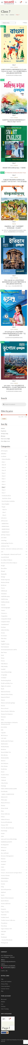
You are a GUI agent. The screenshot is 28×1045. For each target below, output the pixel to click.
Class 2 (3, 473)
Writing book (4, 942)
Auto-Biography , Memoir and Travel (11, 554)
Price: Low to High (5, 438)
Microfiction (4, 755)
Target (3, 506)
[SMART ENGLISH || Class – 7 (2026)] (14, 144)
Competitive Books (6, 618)
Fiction (3, 660)
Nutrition (3, 777)
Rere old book (4, 853)
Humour (3, 717)
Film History (4, 663)
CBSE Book (4, 591)
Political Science (5, 819)
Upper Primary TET (6, 928)
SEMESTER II (5, 526)
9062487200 (4, 965)
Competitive (4, 616)
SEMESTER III (5, 529)
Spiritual (3, 892)
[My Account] (26, 2)
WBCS (2, 934)
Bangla (3, 565)
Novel (2, 772)
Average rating (4, 433)
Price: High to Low (5, 441)
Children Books (5, 602)
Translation (4, 923)
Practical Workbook (7, 940)
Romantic (3, 861)
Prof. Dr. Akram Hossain (7, 828)
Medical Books (5, 746)
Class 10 (4, 464)
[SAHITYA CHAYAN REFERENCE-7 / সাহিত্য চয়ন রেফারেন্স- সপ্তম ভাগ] (14, 96)
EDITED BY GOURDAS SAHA (15, 75)
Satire (2, 867)
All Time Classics (5, 534)
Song (2, 886)
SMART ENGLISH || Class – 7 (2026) (14, 168)
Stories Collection (5, 903)
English (3, 641)
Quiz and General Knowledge (9, 839)
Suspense (3, 909)
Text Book (3, 914)
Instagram (4, 970)
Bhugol (3, 571)
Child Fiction (4, 599)
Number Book (5, 774)
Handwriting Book (6, 680)
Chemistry (4, 593)
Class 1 (3, 462)
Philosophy (4, 800)
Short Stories (4, 881)
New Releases (4, 763)
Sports (2, 895)
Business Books (5, 582)
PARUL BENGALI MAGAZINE (9, 788)
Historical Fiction (5, 691)
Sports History (5, 900)
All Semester (4, 520)
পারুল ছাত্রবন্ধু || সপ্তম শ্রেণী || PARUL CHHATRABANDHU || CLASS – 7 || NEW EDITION (14, 333)
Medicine (3, 749)
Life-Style (3, 738)
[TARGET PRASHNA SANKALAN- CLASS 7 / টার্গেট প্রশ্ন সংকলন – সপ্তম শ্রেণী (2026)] (14, 173)
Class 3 (3, 476)
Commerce (4, 613)
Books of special (5, 579)
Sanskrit (3, 864)
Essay (2, 655)
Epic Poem (4, 652)
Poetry (3, 816)
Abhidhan (3, 453)
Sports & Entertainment (7, 898)
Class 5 (3, 481)
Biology (3, 576)
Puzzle (2, 833)
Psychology (4, 830)
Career (3, 588)
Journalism (4, 727)
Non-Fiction (4, 766)
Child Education (5, 596)
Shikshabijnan (5, 878)
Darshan (3, 627)
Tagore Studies (5, 912)
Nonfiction (4, 769)
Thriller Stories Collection (8, 920)
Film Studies (4, 666)
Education (3, 638)
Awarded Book (5, 557)
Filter (4, 418)
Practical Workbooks (6, 822)
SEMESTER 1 (5, 523)
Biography (4, 574)
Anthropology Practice (7, 543)
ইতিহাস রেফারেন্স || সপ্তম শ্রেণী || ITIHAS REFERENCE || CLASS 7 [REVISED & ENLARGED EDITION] (14, 282)
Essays (2, 658)
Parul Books (4, 791)
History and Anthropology (8, 703)
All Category (4, 450)
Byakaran (3, 585)
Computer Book (5, 621)
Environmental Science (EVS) (9, 649)
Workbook (4, 937)
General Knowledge (6, 672)
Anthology (4, 540)
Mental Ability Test (6, 752)
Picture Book (4, 808)
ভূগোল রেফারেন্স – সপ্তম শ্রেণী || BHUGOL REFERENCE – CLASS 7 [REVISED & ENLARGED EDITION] (14, 387)
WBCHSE (3, 931)
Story (2, 906)
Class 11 (4, 467)
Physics (3, 805)
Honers (3, 705)
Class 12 (4, 470)
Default (3, 428)
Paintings (3, 786)
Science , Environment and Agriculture (11, 872)
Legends (3, 732)
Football (3, 669)
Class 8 (3, 490)
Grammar (3, 677)
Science (3, 870)
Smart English (5, 504)
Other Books (4, 783)
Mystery (3, 760)
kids (2, 730)
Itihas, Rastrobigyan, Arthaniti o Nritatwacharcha (9, 723)
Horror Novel (4, 708)
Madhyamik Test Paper (7, 741)
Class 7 (14, 65)
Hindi (2, 688)
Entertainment (5, 646)
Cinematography (5, 607)
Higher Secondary (6, 686)
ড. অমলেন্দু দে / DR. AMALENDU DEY (14, 286)
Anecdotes (4, 537)
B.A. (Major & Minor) (6, 560)
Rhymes (3, 858)
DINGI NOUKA (5, 630)
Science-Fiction (5, 875)
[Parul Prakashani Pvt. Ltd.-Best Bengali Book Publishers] (9, 2)
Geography (4, 675)
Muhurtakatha (5, 758)
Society (3, 884)
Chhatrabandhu (6, 459)
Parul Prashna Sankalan (8, 501)
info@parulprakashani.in (8, 961)
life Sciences (4, 735)
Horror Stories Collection (8, 711)
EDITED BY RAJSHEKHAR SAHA (14, 337)
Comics (3, 610)
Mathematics (4, 743)
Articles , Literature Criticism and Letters (12, 548)
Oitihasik (3, 780)
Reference (4, 847)
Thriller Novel (5, 917)
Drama (3, 633)
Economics (4, 635)
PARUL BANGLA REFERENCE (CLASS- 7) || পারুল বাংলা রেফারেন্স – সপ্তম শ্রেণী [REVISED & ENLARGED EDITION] (14, 71)
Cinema (3, 604)
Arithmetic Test (5, 546)
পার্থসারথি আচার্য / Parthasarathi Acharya (13, 230)
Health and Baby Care (7, 683)
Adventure (4, 518)
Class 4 (3, 478)
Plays (2, 811)
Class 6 (3, 484)
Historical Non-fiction (7, 694)
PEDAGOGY (4, 797)
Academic (3, 456)
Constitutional (5, 624)
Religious (3, 850)
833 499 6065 (6, 967)
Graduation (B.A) (6, 495)
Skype (6, 970)
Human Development (7, 714)
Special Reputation (6, 889)
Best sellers (4, 568)
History (3, 700)
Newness (3, 436)
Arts (2, 551)
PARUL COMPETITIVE (8, 794)
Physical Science (5, 802)
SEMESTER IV (5, 532)
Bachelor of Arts (6, 498)
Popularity (3, 431)
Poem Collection (5, 814)
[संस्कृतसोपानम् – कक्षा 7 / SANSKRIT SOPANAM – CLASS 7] (14, 203)
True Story (4, 926)
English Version (5, 644)
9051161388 (12, 965)
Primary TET (4, 825)
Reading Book (4, 844)
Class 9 (3, 492)
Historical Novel (5, 697)
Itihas (2, 719)
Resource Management (7, 856)
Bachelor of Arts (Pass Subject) (9, 562)
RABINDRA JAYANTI (6, 842)
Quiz (2, 836)
